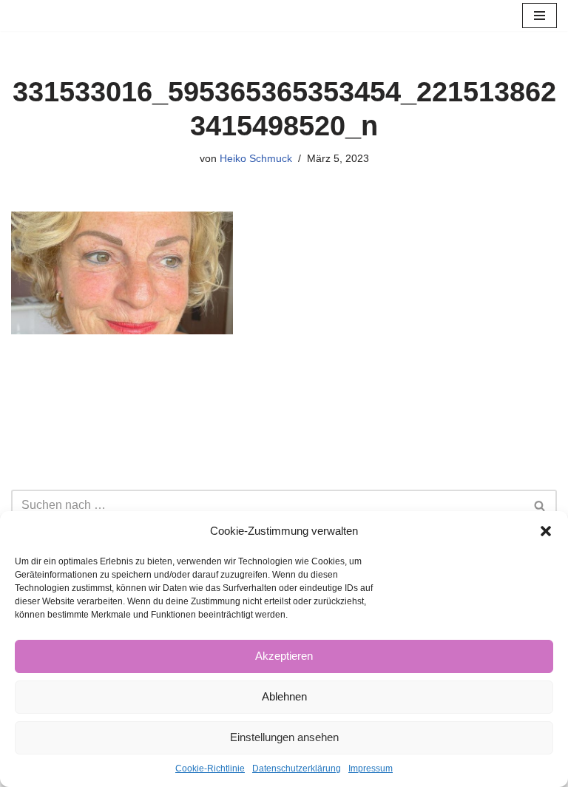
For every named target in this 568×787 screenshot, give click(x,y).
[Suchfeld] (540, 505)
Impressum (370, 768)
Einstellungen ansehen (284, 737)
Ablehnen (284, 696)
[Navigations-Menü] (539, 15)
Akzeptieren (284, 655)
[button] (545, 531)
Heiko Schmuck (256, 158)
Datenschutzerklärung (296, 768)
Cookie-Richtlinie (210, 768)
